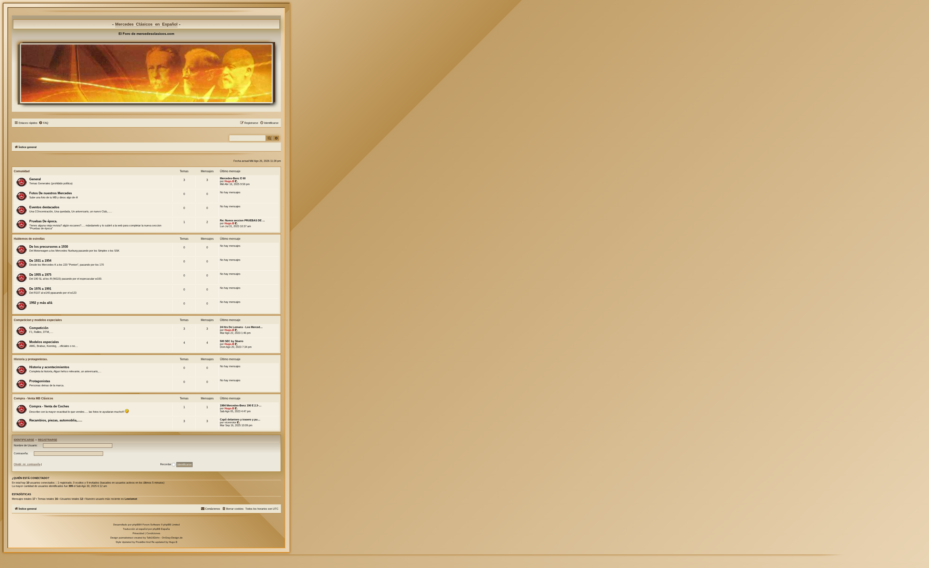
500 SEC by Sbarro (231, 341)
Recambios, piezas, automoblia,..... (55, 420)
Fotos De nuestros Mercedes (50, 193)
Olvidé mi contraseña (27, 464)
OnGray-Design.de (172, 537)
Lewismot (131, 498)
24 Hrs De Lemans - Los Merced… (241, 327)
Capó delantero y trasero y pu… (240, 419)
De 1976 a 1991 (40, 289)
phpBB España (161, 529)
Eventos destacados (44, 207)
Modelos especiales (44, 342)
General (35, 179)
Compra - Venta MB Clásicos (33, 398)
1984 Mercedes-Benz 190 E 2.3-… (241, 405)
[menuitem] (43, 123)
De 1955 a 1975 (40, 275)
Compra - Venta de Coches (49, 406)
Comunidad (22, 171)
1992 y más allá (40, 303)
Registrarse (47, 439)
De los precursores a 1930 (48, 246)
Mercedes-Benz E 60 (233, 178)
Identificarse (24, 439)
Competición (38, 328)
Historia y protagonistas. (31, 359)
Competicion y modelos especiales (38, 320)
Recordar (166, 464)
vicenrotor (230, 422)
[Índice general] (146, 73)
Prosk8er (141, 542)
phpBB (136, 524)
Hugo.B (229, 181)
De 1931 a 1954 (40, 260)
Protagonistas (39, 381)
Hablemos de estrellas (29, 238)
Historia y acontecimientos (49, 367)
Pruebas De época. (43, 221)
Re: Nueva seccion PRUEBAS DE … (242, 220)
